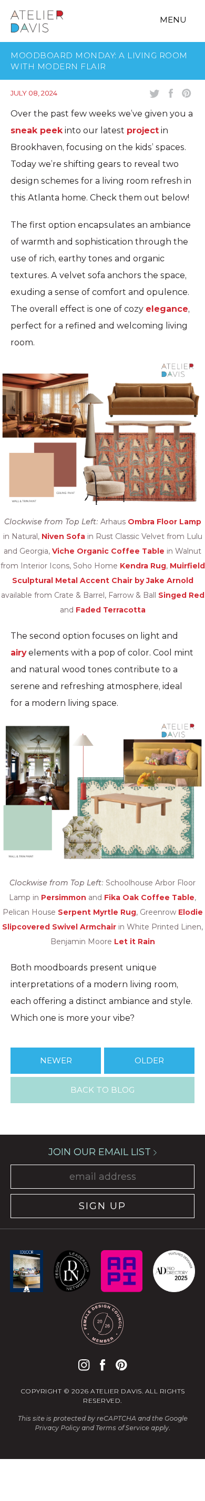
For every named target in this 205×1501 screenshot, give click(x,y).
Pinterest (121, 1364)
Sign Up (102, 1206)
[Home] (37, 23)
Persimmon (63, 897)
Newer (56, 1060)
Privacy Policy (57, 1428)
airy (18, 653)
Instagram (83, 1364)
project (143, 130)
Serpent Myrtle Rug (97, 912)
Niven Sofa (63, 536)
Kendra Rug (143, 565)
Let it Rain (134, 941)
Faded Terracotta (111, 610)
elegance (167, 309)
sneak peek (37, 130)
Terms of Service (122, 1428)
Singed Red (181, 595)
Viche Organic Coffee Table (108, 551)
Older (149, 1060)
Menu (173, 20)
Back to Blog (102, 1090)
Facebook (102, 1364)
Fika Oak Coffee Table (149, 897)
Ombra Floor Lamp (164, 521)
